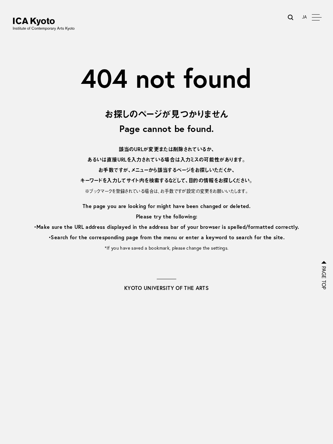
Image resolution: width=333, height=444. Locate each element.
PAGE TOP (323, 278)
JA (304, 17)
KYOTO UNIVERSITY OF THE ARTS (166, 287)
